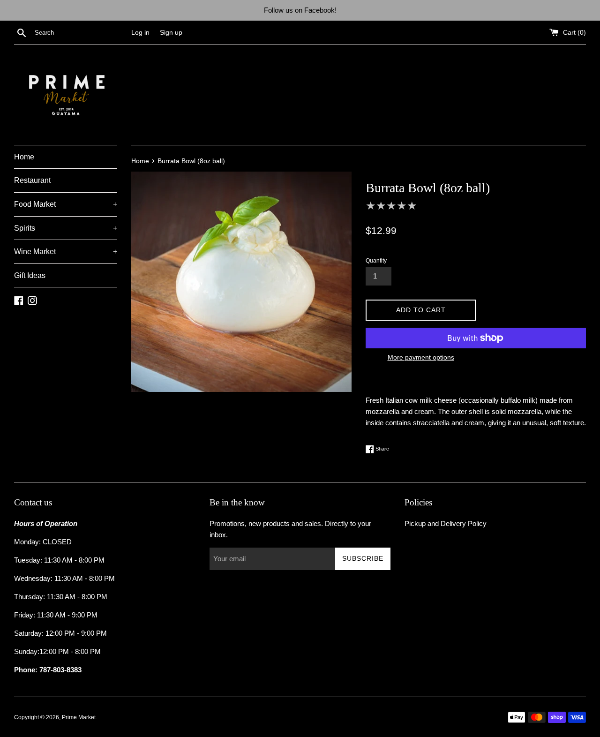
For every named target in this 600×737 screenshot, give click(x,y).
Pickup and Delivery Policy (446, 523)
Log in (140, 32)
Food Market (65, 204)
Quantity (376, 260)
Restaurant (32, 180)
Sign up (171, 32)
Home (24, 157)
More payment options (421, 357)
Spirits (65, 228)
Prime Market (79, 717)
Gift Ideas (29, 275)
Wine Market (65, 252)
